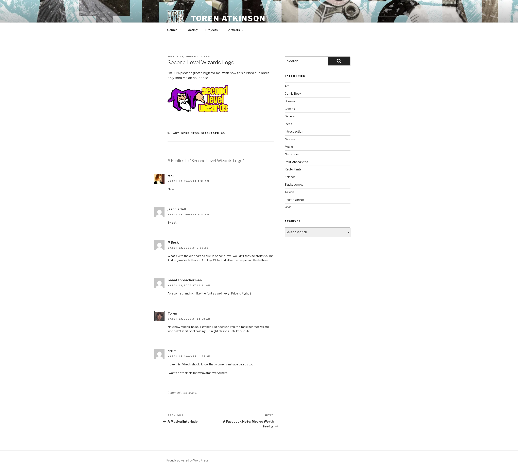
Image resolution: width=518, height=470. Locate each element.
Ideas (288, 124)
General (290, 116)
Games (172, 30)
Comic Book (293, 93)
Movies (290, 139)
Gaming (290, 108)
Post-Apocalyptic (296, 162)
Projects (211, 30)
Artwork (234, 30)
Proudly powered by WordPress (187, 460)
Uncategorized (295, 199)
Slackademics (213, 133)
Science (290, 177)
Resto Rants (293, 169)
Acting (193, 30)
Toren (204, 56)
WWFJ (289, 207)
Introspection (294, 131)
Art (176, 133)
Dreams (290, 101)
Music (289, 146)
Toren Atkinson (228, 18)
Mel (171, 176)
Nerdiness (190, 133)
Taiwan (289, 192)
